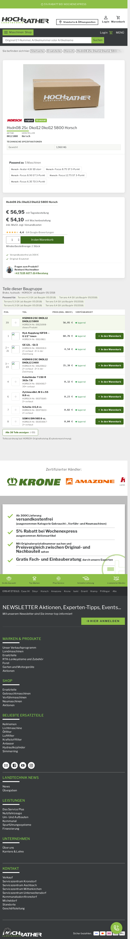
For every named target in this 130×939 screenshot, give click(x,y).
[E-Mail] (6, 765)
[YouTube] (22, 765)
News (6, 786)
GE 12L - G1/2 (30, 344)
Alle (115, 591)
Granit (84, 591)
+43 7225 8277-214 (26, 273)
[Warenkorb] (110, 32)
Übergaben (10, 790)
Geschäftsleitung (14, 908)
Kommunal (10, 820)
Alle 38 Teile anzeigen (20, 432)
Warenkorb (118, 21)
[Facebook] (14, 765)
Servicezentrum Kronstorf (19, 881)
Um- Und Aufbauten (15, 817)
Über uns (8, 847)
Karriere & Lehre (13, 851)
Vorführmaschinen (15, 697)
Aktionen (8, 670)
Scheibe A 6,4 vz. (32, 407)
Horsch (68, 50)
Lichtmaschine (12, 728)
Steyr (35, 591)
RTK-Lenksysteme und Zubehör (23, 659)
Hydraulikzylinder (14, 747)
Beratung (42, 273)
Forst (6, 663)
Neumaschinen (12, 701)
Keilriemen (9, 724)
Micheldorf (10, 900)
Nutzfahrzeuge (12, 813)
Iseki (76, 591)
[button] (7, 931)
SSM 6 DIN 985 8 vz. (34, 418)
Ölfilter (7, 731)
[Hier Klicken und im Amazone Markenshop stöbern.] (90, 481)
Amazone (56, 591)
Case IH (25, 591)
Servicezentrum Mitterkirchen (22, 889)
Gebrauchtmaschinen (16, 693)
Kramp (94, 591)
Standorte (9, 904)
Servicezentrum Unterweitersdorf (24, 892)
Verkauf (8, 877)
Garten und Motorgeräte (18, 666)
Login (105, 21)
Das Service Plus (13, 809)
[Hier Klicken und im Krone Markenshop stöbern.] (34, 481)
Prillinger (105, 591)
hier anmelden (104, 621)
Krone (67, 591)
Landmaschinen (13, 651)
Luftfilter (8, 735)
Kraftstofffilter (12, 739)
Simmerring (10, 751)
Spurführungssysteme (17, 824)
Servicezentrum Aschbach (20, 885)
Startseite (37, 50)
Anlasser (8, 743)
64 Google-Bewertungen (40, 232)
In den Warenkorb (42, 239)
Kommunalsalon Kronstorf (20, 896)
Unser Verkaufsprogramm (19, 647)
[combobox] (53, 40)
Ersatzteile (54, 50)
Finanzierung (11, 828)
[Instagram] (31, 765)
